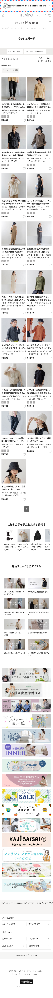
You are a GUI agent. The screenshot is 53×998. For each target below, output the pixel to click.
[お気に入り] (44, 15)
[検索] (38, 15)
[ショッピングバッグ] (50, 15)
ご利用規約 (12, 971)
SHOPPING (26, 974)
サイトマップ (16, 974)
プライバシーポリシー (25, 971)
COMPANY (35, 974)
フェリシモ (4, 903)
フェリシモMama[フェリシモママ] (22, 903)
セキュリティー (39, 971)
